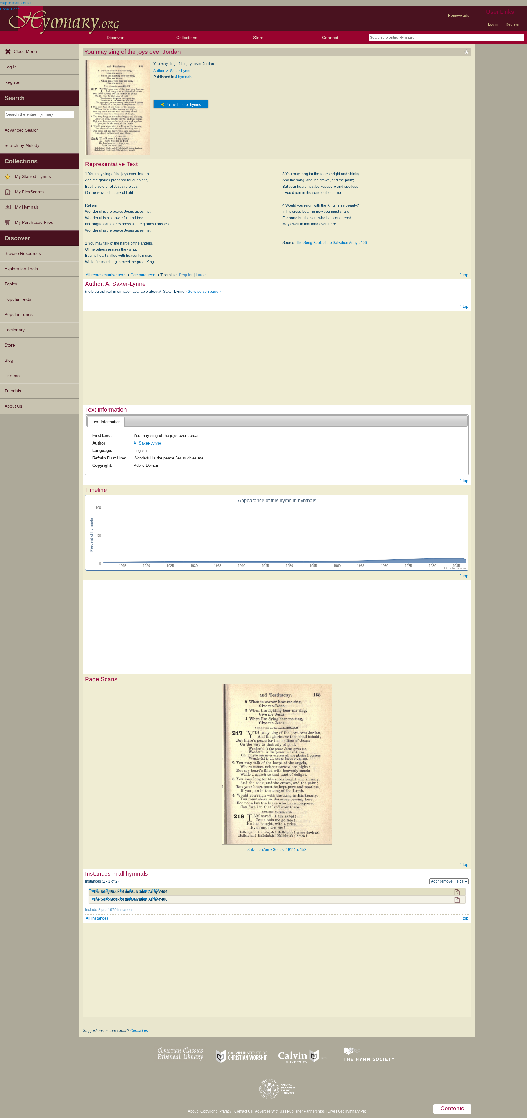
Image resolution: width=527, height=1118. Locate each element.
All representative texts (106, 275)
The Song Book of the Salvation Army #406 (331, 243)
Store (258, 37)
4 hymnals (183, 77)
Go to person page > (204, 291)
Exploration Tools (21, 269)
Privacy (225, 1111)
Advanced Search (22, 130)
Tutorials (13, 391)
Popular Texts (18, 299)
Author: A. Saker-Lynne (172, 71)
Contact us (139, 1031)
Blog (9, 360)
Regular (185, 275)
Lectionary (15, 330)
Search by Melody (22, 145)
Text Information (106, 421)
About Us (13, 406)
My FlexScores (29, 192)
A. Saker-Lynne (147, 443)
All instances (97, 918)
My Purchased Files (34, 222)
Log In (11, 67)
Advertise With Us (269, 1111)
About (193, 1111)
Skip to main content (17, 3)
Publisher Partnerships (306, 1111)
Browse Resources (23, 253)
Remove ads (458, 15)
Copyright (208, 1111)
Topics (11, 284)
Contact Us (243, 1111)
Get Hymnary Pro (352, 1111)
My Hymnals (27, 207)
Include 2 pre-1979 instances (109, 910)
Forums (12, 375)
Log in (493, 24)
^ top (464, 275)
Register (513, 24)
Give (331, 1111)
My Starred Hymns (33, 176)
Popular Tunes (19, 314)
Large (201, 275)
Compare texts (143, 275)
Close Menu (25, 51)
